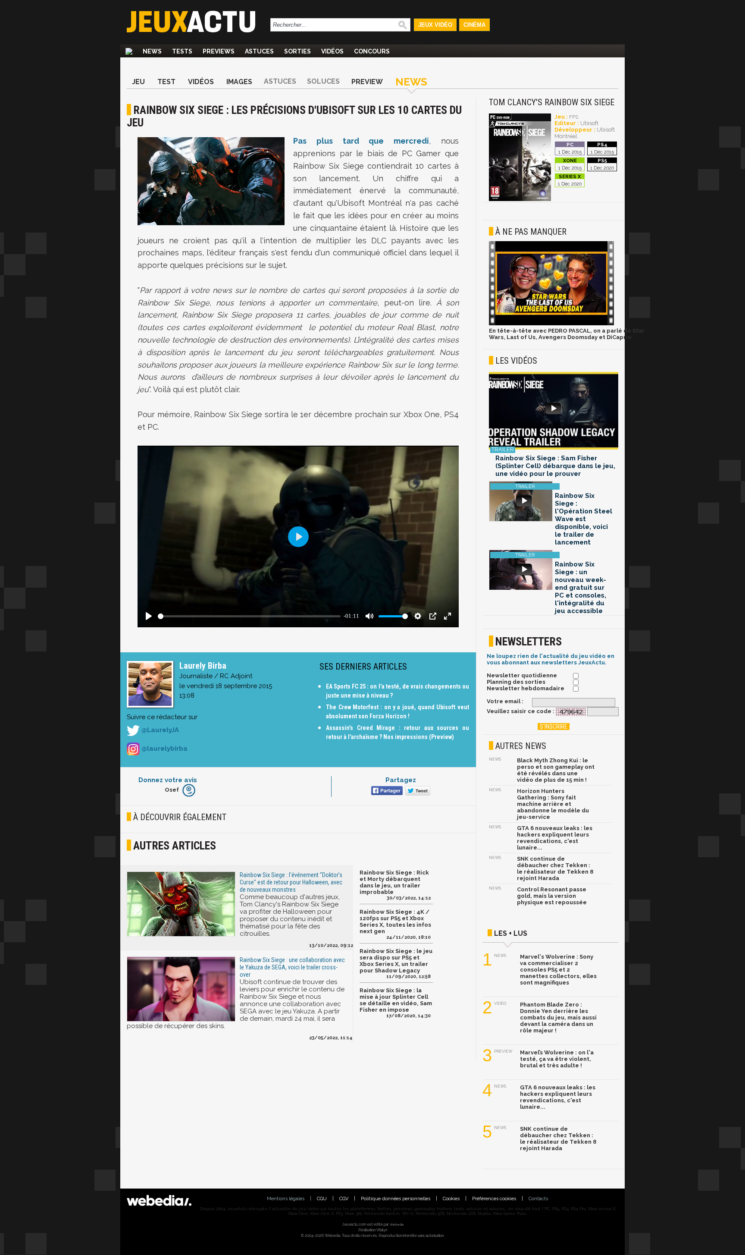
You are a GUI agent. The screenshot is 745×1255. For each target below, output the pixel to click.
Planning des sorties (516, 682)
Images (239, 82)
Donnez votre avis (167, 780)
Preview (367, 82)
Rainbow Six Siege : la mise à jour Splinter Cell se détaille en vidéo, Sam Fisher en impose (396, 1000)
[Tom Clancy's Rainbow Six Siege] (520, 199)
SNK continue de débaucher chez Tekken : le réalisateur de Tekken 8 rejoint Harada (555, 868)
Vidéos (332, 51)
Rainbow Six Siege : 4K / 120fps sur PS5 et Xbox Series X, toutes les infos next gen (395, 921)
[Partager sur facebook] (386, 791)
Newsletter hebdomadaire (525, 688)
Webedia (397, 1224)
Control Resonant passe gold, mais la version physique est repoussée (552, 896)
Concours (372, 51)
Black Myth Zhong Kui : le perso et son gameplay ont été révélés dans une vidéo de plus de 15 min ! (556, 770)
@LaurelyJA (159, 730)
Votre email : (505, 701)
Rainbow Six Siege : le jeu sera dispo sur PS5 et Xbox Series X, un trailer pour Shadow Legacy (396, 961)
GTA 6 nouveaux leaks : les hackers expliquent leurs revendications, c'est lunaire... (554, 838)
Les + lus (510, 933)
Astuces (259, 51)
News (152, 51)
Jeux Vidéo (435, 25)
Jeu (138, 82)
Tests (182, 51)
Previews (219, 51)
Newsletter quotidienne (522, 675)
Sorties (297, 51)
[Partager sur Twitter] (416, 791)
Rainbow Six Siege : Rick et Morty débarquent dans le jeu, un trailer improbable (394, 882)
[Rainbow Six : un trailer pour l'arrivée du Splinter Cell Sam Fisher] (553, 411)
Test (166, 82)
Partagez (400, 780)
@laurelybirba (164, 748)
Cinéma (474, 25)
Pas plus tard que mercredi (361, 140)
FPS (573, 117)
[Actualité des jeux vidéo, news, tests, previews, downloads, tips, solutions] (128, 51)
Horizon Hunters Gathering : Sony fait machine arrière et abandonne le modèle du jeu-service (553, 804)
